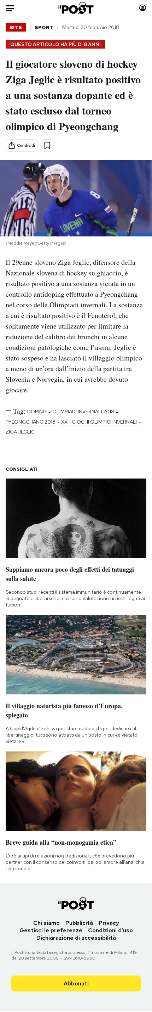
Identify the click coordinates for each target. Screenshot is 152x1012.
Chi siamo (46, 923)
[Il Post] (76, 8)
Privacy (109, 923)
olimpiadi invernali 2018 (83, 411)
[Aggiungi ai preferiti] (47, 145)
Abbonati (76, 983)
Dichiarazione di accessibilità (76, 937)
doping (37, 411)
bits (16, 27)
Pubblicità (79, 923)
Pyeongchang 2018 (30, 422)
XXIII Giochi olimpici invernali (99, 422)
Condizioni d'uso (110, 930)
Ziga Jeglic (20, 432)
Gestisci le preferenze (50, 930)
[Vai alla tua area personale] (142, 8)
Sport (44, 27)
